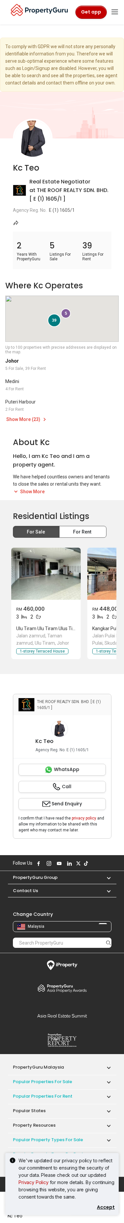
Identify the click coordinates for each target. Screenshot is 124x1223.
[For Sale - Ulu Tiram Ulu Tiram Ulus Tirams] (46, 574)
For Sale (36, 531)
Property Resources (34, 1125)
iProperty (62, 965)
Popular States (29, 1111)
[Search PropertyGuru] (108, 943)
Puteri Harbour (20, 401)
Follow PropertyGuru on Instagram (48, 863)
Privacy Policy (34, 1182)
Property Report (62, 1040)
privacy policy (84, 818)
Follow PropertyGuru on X (77, 863)
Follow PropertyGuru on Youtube (58, 863)
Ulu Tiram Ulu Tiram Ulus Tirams (49, 628)
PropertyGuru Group (35, 877)
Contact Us (25, 890)
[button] (105, 877)
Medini (12, 381)
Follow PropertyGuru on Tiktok (85, 863)
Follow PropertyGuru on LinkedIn (69, 863)
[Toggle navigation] (114, 12)
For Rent (82, 531)
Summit (62, 1016)
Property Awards (62, 988)
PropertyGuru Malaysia (38, 1067)
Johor (12, 361)
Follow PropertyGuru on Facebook (38, 863)
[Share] (16, 223)
